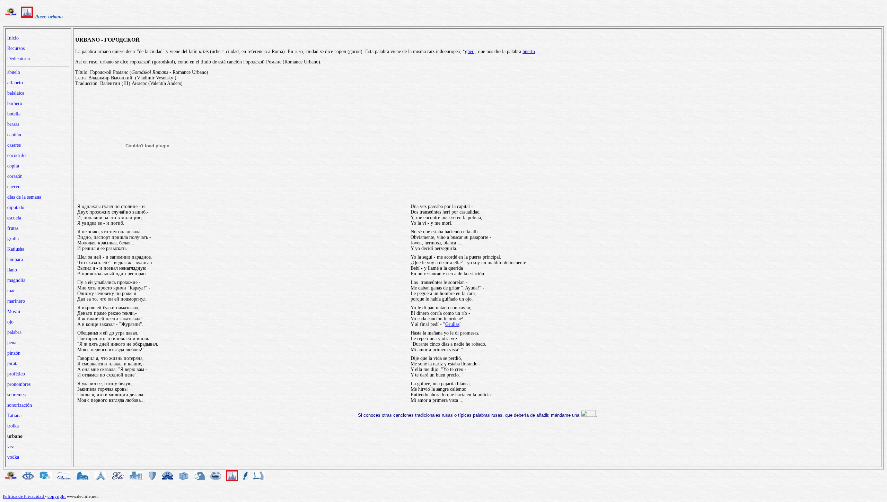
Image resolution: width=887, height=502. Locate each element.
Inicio (13, 38)
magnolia (16, 280)
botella (13, 113)
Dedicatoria (18, 58)
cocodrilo (16, 155)
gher (469, 51)
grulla (13, 238)
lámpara (15, 259)
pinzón (13, 353)
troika (13, 426)
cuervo (13, 186)
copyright (56, 496)
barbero (14, 103)
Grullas (452, 324)
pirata (12, 363)
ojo (10, 321)
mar (11, 290)
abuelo (13, 72)
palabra (14, 332)
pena (11, 342)
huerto (528, 51)
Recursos (16, 48)
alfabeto (15, 82)
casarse (14, 145)
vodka (13, 457)
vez (10, 446)
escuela (14, 217)
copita (13, 165)
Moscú (13, 311)
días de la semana (24, 197)
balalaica (15, 93)
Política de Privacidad (24, 496)
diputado (15, 207)
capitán (14, 134)
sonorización (19, 405)
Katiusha (15, 249)
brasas (13, 124)
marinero (16, 301)
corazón (15, 176)
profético (16, 373)
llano (12, 269)
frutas (12, 228)
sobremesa (17, 394)
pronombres (18, 384)
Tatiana (14, 415)
